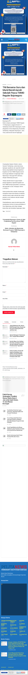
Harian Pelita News (11, 98)
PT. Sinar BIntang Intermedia (18, 670)
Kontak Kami (11, 667)
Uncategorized (23, 634)
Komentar (6, 266)
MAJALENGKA (13, 634)
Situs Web (5, 298)
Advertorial (3, 667)
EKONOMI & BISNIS (4, 624)
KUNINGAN (13, 631)
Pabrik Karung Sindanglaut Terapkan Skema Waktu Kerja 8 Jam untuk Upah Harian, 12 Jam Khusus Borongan (10, 399)
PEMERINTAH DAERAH (22, 627)
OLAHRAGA (22, 623)
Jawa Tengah (4, 634)
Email (4, 292)
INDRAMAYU (4, 628)
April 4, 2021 (21, 98)
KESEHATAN (13, 625)
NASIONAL (9, 84)
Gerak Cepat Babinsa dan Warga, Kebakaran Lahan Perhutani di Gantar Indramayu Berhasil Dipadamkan (15, 429)
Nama (4, 285)
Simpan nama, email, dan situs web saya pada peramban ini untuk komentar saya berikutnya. (14, 307)
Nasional (8, 211)
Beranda (4, 84)
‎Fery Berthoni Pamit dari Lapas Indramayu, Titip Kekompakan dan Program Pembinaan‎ (15, 412)
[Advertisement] (14, 149)
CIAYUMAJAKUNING (6, 620)
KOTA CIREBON (14, 628)
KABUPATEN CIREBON (13, 621)
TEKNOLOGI (22, 631)
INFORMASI (4, 631)
